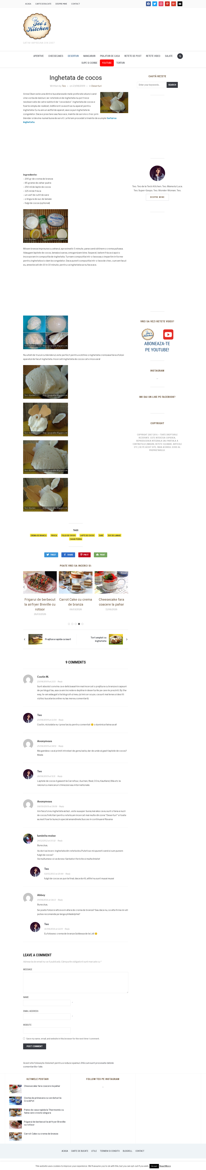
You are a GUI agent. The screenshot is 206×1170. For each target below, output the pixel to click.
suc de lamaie (114, 535)
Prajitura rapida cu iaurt (58, 639)
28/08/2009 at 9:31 (46, 776)
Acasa (28, 4)
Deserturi (73, 55)
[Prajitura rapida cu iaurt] (35, 639)
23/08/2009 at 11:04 (46, 720)
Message (27, 969)
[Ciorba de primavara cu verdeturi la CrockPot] (111, 582)
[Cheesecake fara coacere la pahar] (75, 582)
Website (27, 1025)
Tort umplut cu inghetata (98, 639)
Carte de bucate (43, 4)
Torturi (120, 62)
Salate (169, 55)
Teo (64, 86)
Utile (94, 1151)
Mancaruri (89, 55)
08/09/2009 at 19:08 (47, 806)
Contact (75, 4)
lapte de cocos (87, 535)
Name (26, 997)
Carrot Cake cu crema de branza (41, 1133)
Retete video (153, 55)
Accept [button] (154, 1166)
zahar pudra (76, 539)
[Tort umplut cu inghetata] (116, 639)
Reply (60, 681)
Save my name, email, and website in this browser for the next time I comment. (62, 1038)
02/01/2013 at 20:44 (53, 874)
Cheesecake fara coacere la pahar (42, 1086)
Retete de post (132, 55)
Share (70, 555)
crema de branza (38, 535)
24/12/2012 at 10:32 (46, 840)
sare (101, 535)
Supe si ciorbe (89, 62)
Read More (165, 1166)
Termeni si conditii (110, 1151)
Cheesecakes (55, 55)
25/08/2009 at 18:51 (46, 746)
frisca (54, 535)
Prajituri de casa (110, 55)
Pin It (86, 555)
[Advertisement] (127, 29)
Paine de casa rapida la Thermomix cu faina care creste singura (44, 1111)
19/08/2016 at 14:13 (46, 900)
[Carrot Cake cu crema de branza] (40, 582)
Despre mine (61, 4)
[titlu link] (157, 340)
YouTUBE (107, 62)
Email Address (30, 1011)
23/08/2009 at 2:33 (46, 681)
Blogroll (127, 1151)
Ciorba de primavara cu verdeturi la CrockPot (111, 604)
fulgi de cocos (69, 535)
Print (102, 555)
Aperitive (38, 55)
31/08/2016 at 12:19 (53, 929)
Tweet (53, 555)
